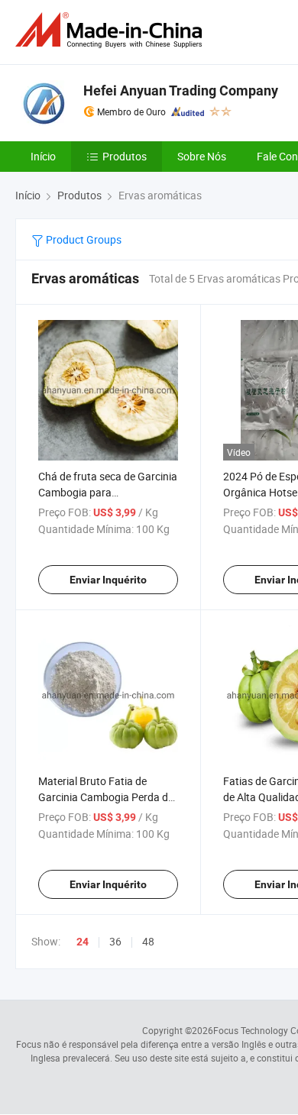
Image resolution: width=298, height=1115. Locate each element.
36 (115, 941)
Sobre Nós (201, 156)
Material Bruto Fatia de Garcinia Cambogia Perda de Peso (105, 797)
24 (82, 942)
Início (43, 156)
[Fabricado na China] (111, 30)
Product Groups (82, 239)
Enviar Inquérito (108, 580)
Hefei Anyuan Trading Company (180, 90)
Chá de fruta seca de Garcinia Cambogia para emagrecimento (107, 492)
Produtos (124, 156)
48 (148, 941)
